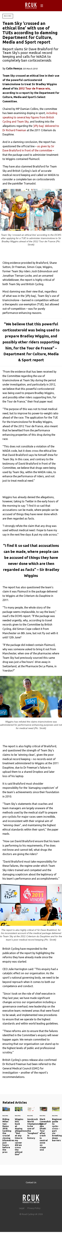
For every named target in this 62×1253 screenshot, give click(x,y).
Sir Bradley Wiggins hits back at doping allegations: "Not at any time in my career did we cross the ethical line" (18, 1133)
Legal (21, 1208)
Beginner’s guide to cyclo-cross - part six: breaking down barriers (56, 1126)
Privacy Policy (33, 1208)
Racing (8, 16)
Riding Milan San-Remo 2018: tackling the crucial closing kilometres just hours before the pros (6, 1132)
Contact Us (31, 1182)
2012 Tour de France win (34, 88)
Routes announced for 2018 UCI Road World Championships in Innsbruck (31, 1125)
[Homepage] (31, 1197)
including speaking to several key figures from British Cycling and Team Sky (29, 117)
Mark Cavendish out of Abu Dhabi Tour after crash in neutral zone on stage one (43, 1131)
